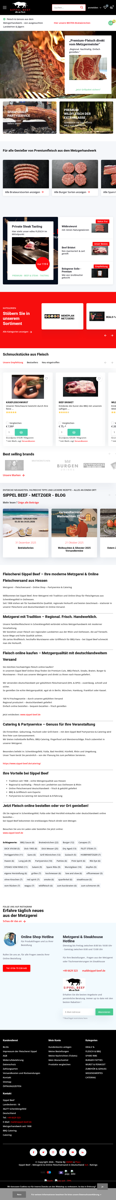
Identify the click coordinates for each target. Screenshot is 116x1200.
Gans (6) (31, 854)
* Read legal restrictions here (75, 1018)
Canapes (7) (84, 842)
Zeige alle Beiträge (28, 502)
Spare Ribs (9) (53, 867)
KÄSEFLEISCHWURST (17, 402)
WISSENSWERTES (94, 1073)
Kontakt (7, 1077)
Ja (102, 1186)
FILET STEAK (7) (88, 848)
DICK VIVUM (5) (12, 848)
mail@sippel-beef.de (93, 970)
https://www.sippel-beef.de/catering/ (22, 763)
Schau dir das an (12, 921)
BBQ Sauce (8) (27, 842)
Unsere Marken (12, 475)
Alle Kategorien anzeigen (16, 332)
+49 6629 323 (70, 970)
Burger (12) (68, 842)
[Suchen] (82, 7)
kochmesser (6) (53, 873)
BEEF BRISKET (66, 402)
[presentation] (105, 335)
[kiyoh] (49, 1180)
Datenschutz (9, 1064)
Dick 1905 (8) (30, 848)
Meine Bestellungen (58, 1051)
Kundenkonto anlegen (59, 1047)
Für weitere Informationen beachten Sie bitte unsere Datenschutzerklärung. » (66, 1194)
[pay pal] (60, 1180)
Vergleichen (16, 423)
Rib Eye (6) (95, 860)
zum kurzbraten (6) (67, 885)
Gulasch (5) (70, 854)
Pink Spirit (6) (78, 860)
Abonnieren (104, 1012)
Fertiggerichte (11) (13, 854)
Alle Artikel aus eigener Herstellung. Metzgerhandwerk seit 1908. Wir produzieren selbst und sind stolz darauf (77, 23)
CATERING (90, 1077)
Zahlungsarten (10, 1068)
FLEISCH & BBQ (93, 1051)
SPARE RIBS (91, 1055)
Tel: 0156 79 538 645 (16, 968)
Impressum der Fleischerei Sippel (20, 1051)
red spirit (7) (33, 879)
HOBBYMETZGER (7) (91, 854)
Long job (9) (25, 860)
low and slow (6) (73, 873)
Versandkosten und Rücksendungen (21, 1073)
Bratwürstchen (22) (48, 842)
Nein (19, 1194)
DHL (69, 1180)
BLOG (6, 1047)
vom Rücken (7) (12, 885)
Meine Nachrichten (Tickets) (62, 1055)
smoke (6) (49, 879)
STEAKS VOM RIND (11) (15, 867)
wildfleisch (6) (46, 885)
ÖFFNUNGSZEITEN (12, 1086)
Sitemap (7, 1081)
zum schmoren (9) (90, 885)
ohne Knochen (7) (13, 879)
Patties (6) (62, 860)
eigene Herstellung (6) (15, 873)
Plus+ (78, 1162)
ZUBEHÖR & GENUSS (95, 1068)
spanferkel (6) (65, 879)
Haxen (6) (9, 860)
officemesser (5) (94, 873)
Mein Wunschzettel (58, 1060)
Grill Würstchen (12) (50, 854)
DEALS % (89, 1047)
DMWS (69, 1162)
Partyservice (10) (43, 860)
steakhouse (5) (84, 879)
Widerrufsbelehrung (13, 1060)
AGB (5, 1055)
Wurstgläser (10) (73, 867)
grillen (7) (36, 873)
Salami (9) (37, 867)
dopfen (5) (91, 867)
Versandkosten (28, 441)
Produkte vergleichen (59, 1064)
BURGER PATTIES (94, 1060)
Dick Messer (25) (50, 848)
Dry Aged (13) (69, 848)
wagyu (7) (29, 885)
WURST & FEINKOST (95, 1064)
